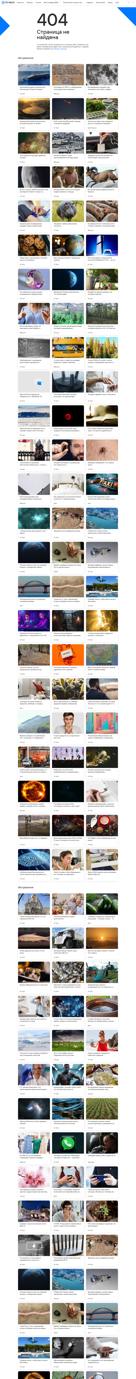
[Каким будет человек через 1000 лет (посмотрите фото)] (68, 1285)
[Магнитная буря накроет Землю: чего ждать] (102, 1148)
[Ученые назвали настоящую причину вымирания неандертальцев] (102, 763)
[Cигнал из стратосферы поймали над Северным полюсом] (34, 1251)
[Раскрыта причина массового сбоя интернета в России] (68, 1319)
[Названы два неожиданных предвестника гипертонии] (34, 217)
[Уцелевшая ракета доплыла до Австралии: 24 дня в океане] (34, 80)
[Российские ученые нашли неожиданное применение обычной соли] (34, 285)
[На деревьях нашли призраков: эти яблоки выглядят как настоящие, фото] (102, 1285)
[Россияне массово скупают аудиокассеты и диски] (68, 660)
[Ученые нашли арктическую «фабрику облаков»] (68, 933)
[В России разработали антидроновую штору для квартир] (34, 490)
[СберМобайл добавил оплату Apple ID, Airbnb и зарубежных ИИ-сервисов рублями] (102, 1036)
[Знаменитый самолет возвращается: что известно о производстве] (102, 1182)
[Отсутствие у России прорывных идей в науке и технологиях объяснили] (68, 1217)
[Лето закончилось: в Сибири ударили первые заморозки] (68, 694)
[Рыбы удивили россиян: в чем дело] (34, 1148)
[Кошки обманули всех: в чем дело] (34, 1182)
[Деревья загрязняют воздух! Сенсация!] (68, 1036)
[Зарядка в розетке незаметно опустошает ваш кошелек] (102, 148)
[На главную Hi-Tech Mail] (9, 2)
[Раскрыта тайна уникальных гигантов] (68, 217)
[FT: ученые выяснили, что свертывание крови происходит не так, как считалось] (34, 1285)
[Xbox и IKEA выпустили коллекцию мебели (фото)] (102, 865)
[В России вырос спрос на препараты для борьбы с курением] (34, 319)
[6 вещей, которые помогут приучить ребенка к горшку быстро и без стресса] (34, 694)
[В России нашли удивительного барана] (102, 182)
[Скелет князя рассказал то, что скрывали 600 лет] (34, 1114)
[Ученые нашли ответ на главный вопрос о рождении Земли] (34, 558)
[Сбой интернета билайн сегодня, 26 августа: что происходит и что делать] (102, 694)
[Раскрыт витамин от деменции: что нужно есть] (68, 455)
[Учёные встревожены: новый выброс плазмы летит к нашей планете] (34, 797)
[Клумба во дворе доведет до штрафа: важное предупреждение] (102, 285)
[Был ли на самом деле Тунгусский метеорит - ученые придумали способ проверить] (34, 1036)
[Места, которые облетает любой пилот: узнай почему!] (102, 660)
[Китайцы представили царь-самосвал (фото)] (68, 1148)
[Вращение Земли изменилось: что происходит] (68, 285)
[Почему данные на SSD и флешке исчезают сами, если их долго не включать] (68, 899)
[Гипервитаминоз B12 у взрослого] (102, 1353)
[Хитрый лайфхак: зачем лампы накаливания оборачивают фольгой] (102, 558)
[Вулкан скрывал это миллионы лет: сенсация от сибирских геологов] (34, 728)
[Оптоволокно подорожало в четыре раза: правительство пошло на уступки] (34, 899)
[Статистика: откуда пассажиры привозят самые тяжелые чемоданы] (68, 353)
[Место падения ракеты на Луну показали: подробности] (68, 1002)
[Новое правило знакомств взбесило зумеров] (102, 1251)
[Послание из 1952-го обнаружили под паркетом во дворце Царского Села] (68, 80)
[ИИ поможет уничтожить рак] (102, 1002)
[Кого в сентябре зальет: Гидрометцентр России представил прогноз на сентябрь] (68, 1251)
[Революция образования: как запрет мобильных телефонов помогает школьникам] (102, 728)
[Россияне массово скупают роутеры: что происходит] (68, 387)
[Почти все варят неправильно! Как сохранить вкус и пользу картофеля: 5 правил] (102, 899)
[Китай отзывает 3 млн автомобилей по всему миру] (68, 148)
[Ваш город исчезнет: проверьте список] (68, 251)
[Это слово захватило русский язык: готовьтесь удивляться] (102, 421)
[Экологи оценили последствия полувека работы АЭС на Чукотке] (102, 319)
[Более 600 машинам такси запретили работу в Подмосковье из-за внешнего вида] (102, 490)
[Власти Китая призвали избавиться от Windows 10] (34, 387)
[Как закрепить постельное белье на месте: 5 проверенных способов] (68, 490)
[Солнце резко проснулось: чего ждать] (34, 524)
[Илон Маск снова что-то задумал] (34, 831)
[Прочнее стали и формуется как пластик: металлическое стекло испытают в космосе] (68, 1182)
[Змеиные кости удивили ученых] (68, 524)
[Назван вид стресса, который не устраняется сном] (34, 1217)
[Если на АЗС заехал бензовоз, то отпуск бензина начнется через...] (34, 763)
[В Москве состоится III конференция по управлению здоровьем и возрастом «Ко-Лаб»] (68, 763)
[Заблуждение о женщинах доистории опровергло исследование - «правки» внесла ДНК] (34, 353)
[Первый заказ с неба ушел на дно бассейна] (102, 592)
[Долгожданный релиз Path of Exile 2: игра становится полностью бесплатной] (68, 831)
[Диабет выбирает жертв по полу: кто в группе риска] (68, 558)
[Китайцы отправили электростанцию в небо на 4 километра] (102, 933)
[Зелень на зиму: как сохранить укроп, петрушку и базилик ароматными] (102, 114)
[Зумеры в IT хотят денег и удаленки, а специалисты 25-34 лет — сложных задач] (34, 626)
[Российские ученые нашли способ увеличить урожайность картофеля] (102, 1319)
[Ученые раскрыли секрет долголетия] (68, 1114)
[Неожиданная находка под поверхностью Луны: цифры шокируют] (102, 80)
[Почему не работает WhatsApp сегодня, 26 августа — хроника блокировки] (68, 1353)
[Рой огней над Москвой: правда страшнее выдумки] (68, 114)
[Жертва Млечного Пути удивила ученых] (34, 1319)
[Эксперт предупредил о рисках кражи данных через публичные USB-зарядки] (102, 797)
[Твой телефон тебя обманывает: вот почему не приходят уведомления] (68, 865)
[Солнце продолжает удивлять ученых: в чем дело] (102, 626)
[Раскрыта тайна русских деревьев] (34, 933)
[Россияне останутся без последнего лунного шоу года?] (68, 797)
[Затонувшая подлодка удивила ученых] (34, 148)
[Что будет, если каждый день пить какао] (102, 831)
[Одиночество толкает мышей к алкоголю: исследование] (102, 967)
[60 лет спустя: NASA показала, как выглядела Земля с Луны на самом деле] (34, 182)
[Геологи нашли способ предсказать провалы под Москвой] (34, 660)
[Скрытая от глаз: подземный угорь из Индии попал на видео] (68, 592)
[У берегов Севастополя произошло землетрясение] (102, 524)
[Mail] (3, 2)
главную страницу (60, 49)
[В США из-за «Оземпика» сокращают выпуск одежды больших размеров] (34, 1353)
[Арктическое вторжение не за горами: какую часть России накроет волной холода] (34, 421)
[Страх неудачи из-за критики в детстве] (68, 728)
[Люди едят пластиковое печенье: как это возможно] (34, 251)
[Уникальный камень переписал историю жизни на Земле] (34, 114)
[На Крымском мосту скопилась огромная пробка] (34, 592)
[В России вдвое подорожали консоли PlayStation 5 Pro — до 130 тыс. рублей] (102, 251)
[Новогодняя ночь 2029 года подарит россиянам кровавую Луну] (68, 421)
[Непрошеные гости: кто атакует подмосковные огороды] (68, 182)
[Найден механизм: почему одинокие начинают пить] (34, 967)
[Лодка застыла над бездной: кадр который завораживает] (68, 319)
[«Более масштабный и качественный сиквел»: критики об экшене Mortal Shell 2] (68, 626)
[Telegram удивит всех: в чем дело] (102, 387)
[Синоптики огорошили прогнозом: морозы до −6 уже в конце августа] (34, 455)
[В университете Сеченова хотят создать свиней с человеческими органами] (102, 217)
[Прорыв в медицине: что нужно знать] (102, 455)
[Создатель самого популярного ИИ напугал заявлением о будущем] (68, 967)
